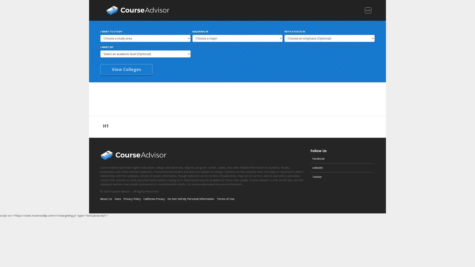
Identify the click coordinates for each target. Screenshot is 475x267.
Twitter (317, 177)
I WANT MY (106, 47)
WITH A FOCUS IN (294, 31)
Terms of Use (226, 199)
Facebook (318, 158)
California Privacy (154, 199)
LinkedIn (317, 167)
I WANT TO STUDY (111, 31)
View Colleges (126, 69)
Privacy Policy (132, 199)
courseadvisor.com (138, 10)
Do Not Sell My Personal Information (191, 199)
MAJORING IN (200, 31)
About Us (106, 199)
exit (368, 10)
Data (118, 199)
